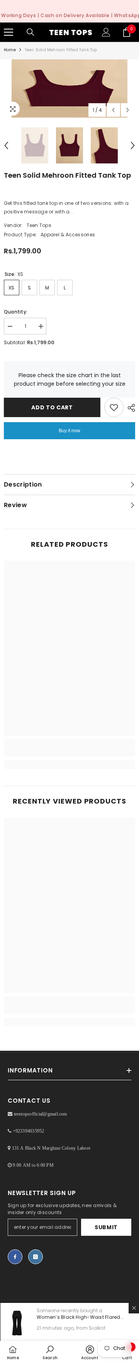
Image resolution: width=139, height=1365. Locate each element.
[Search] (30, 32)
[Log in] (106, 32)
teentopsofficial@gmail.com (40, 1114)
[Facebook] (15, 1256)
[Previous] (113, 110)
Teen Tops (39, 225)
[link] (69, 752)
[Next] (127, 110)
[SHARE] (129, 407)
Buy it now (69, 430)
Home (10, 50)
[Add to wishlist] (114, 407)
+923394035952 (28, 1131)
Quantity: (15, 311)
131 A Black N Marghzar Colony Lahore (51, 1148)
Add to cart (54, 407)
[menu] (8, 32)
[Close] (133, 1308)
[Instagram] (35, 1256)
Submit (106, 1227)
